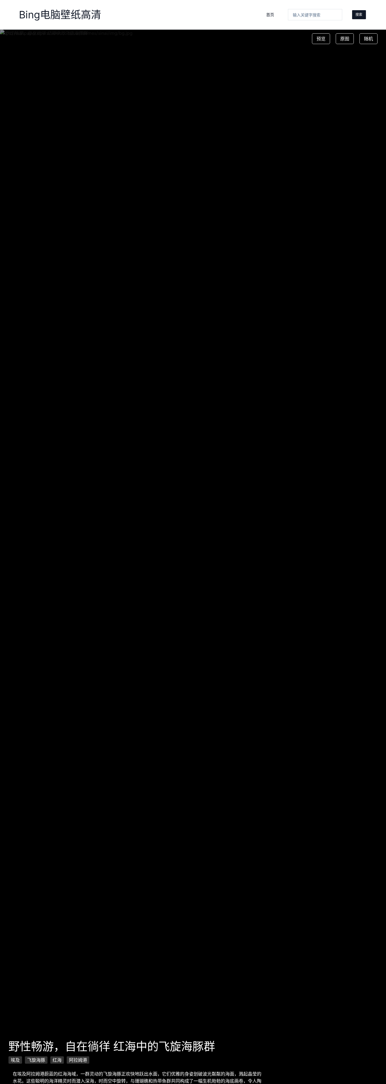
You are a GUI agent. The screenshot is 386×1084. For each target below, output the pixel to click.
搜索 (359, 14)
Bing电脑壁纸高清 (60, 14)
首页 (270, 14)
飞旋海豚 (36, 1060)
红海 (57, 1060)
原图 (344, 39)
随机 (368, 39)
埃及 (15, 1060)
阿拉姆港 (78, 1060)
